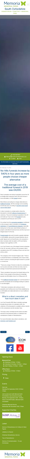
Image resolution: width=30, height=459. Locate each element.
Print (20, 158)
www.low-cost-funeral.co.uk (8, 321)
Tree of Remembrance (8, 438)
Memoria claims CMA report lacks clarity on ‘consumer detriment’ (3, 332)
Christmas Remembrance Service (11, 435)
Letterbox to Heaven (7, 432)
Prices (6, 378)
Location (13, 158)
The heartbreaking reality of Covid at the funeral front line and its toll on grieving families (27, 332)
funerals (18, 217)
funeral (15, 198)
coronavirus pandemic (17, 222)
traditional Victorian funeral (10, 279)
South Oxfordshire (15, 8)
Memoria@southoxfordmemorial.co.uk (16, 156)
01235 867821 (16, 154)
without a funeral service (18, 213)
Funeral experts (4, 235)
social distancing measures (16, 226)
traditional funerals (5, 204)
